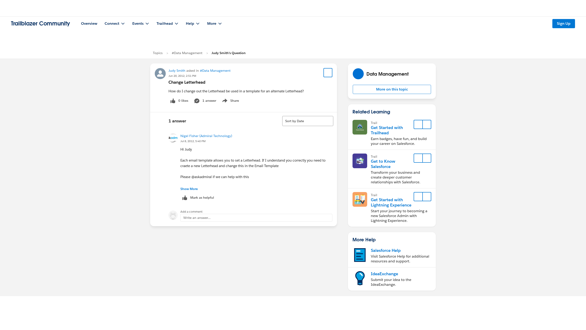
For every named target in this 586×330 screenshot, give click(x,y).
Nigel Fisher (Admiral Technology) (206, 136)
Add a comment (191, 212)
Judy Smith (176, 71)
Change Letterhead (186, 82)
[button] (392, 89)
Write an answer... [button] (197, 218)
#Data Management (187, 53)
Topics (158, 53)
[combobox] (307, 121)
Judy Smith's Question (229, 53)
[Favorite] (328, 73)
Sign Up (563, 23)
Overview (89, 23)
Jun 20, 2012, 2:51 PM (182, 76)
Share (230, 101)
